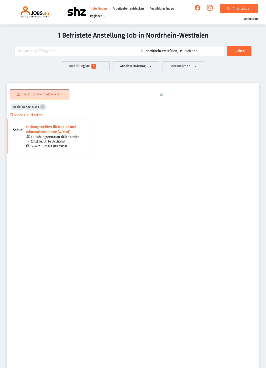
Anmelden (251, 19)
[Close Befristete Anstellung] (42, 106)
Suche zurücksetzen (28, 115)
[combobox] (76, 51)
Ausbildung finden (162, 8)
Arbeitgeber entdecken (128, 8)
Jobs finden (99, 8)
